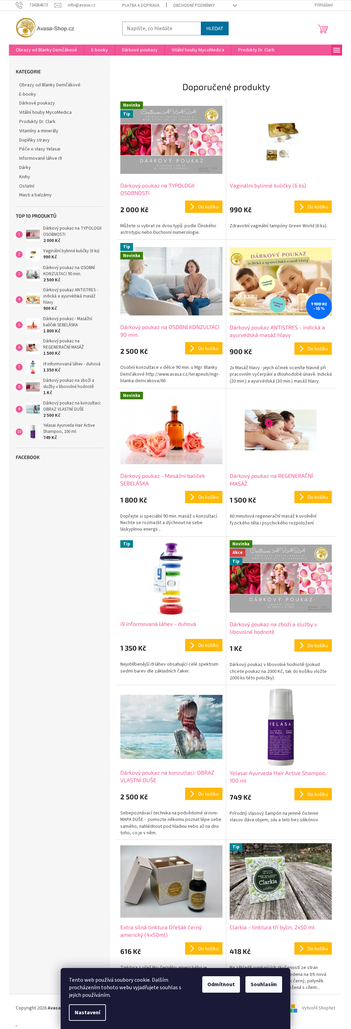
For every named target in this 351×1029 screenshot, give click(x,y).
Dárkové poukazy (37, 103)
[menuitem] (46, 50)
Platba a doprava (140, 5)
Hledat (214, 28)
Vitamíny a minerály (38, 131)
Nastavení (87, 1012)
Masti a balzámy (35, 195)
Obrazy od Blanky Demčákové (50, 85)
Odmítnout (221, 984)
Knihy (24, 176)
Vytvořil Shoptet (318, 1008)
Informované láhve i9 (40, 158)
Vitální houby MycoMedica (45, 112)
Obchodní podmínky (194, 5)
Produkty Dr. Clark (37, 121)
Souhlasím (264, 984)
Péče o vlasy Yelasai (39, 149)
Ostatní (26, 186)
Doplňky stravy (34, 140)
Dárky (25, 167)
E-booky (27, 94)
